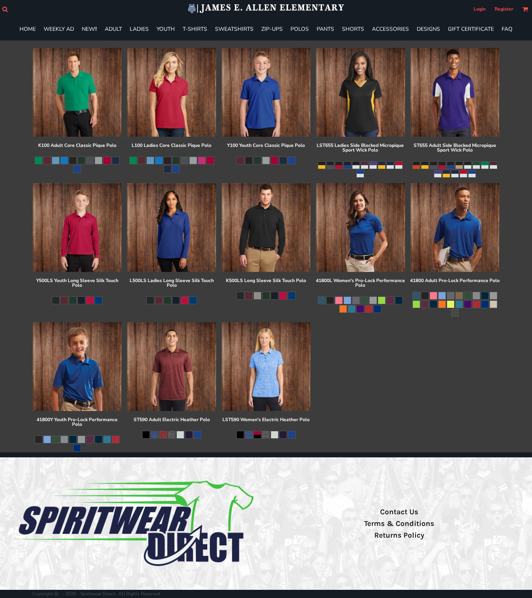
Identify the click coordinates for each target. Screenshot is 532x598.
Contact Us (399, 512)
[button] (5, 9)
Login (480, 9)
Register (504, 9)
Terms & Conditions (399, 523)
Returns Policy (399, 535)
